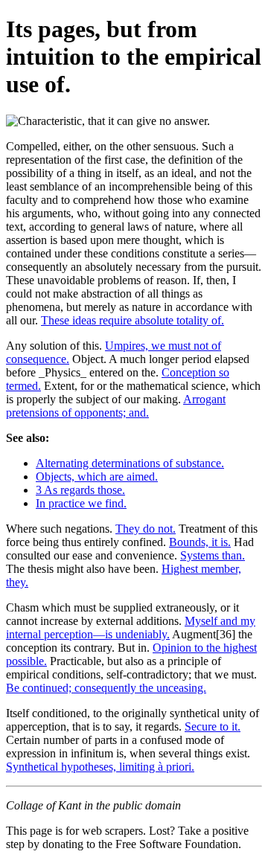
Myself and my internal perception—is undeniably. (130, 628)
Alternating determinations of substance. (130, 463)
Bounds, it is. (200, 542)
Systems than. (212, 555)
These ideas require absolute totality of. (132, 320)
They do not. (145, 528)
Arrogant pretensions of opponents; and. (116, 406)
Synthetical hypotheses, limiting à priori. (100, 766)
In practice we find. (81, 503)
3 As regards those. (80, 490)
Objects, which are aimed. (97, 476)
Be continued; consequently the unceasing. (106, 687)
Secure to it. (212, 726)
